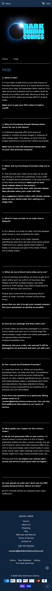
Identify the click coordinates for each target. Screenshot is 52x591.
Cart (48, 3)
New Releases (24, 560)
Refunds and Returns (26, 534)
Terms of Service (26, 538)
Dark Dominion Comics (28, 576)
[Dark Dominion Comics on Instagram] (47, 568)
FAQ (26, 531)
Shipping (26, 528)
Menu (8, 3)
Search (26, 521)
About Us (26, 524)
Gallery (37, 560)
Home (5, 59)
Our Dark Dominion (25, 563)
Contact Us (26, 541)
